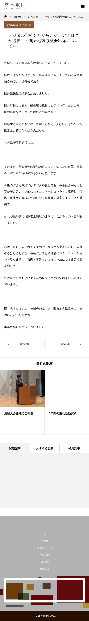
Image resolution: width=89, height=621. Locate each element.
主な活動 (44, 555)
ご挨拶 (44, 541)
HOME (44, 534)
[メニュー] (83, 6)
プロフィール (44, 548)
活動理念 (44, 562)
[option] (22, 402)
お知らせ (27, 25)
